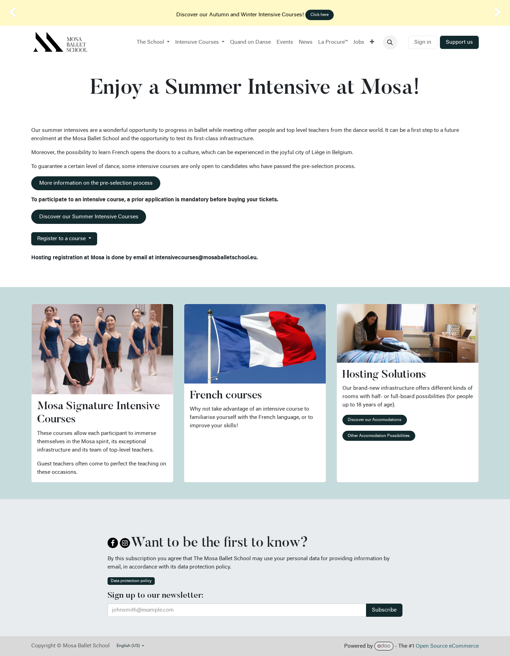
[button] (390, 42)
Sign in (422, 42)
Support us (459, 42)
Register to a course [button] (62, 239)
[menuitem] (153, 42)
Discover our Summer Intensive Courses (88, 217)
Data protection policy (131, 581)
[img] (20, 13)
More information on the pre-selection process (96, 183)
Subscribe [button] (384, 610)
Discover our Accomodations (374, 420)
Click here (320, 15)
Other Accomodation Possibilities (379, 436)
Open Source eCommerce (447, 646)
